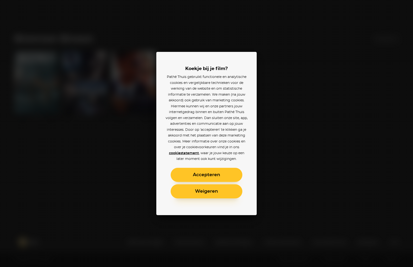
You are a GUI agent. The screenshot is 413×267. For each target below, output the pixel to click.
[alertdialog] (206, 133)
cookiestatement (184, 153)
